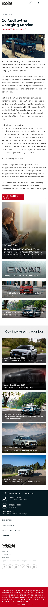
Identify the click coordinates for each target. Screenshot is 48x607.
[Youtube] (28, 566)
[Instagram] (22, 566)
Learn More (20, 605)
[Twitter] (16, 566)
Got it (30, 605)
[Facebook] (4, 566)
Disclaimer (5, 558)
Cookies (5, 551)
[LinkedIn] (10, 566)
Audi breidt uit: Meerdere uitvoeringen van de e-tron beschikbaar (23, 313)
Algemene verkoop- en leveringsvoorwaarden (19, 561)
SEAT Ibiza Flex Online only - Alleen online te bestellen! (23, 294)
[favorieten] (30, 2)
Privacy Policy (6, 554)
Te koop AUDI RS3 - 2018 (19, 245)
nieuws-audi (7, 14)
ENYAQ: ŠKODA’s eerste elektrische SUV (21, 275)
